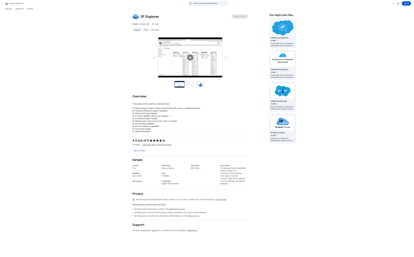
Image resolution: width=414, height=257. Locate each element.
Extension (137, 30)
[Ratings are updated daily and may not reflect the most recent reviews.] (148, 24)
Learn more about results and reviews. (157, 145)
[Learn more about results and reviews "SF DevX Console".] (276, 135)
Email (196, 168)
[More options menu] (393, 3)
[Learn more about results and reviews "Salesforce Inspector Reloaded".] (276, 40)
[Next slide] (225, 57)
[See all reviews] (139, 150)
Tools (146, 30)
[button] (398, 3)
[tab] (9, 9)
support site (192, 230)
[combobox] (211, 3)
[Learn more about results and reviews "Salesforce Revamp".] (276, 103)
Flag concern (137, 181)
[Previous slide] (155, 57)
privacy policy (221, 200)
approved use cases (177, 209)
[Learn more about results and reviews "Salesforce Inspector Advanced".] (276, 72)
